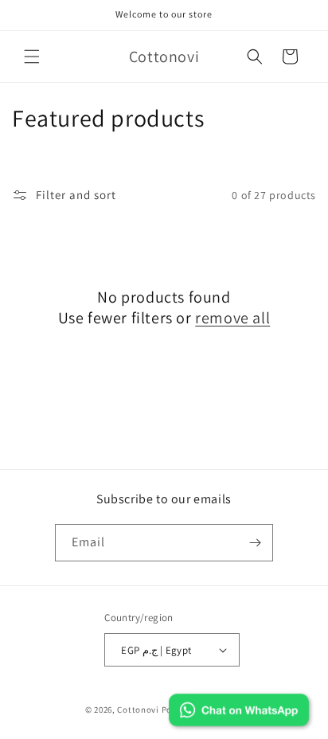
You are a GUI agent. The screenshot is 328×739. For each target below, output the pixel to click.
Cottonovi (137, 709)
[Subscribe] (254, 542)
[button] (31, 56)
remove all (232, 317)
